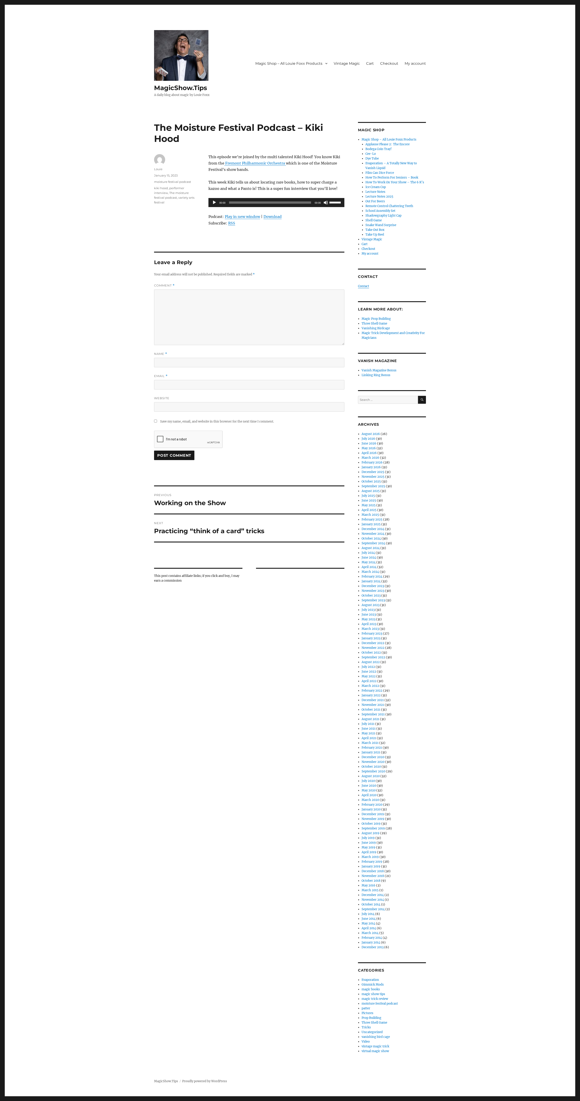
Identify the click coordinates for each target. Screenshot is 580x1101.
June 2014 (369, 919)
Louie (158, 169)
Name (160, 354)
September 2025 (373, 486)
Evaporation (370, 980)
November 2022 (373, 648)
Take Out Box (374, 230)
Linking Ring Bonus (376, 375)
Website (161, 398)
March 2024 (370, 572)
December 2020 (373, 757)
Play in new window (242, 216)
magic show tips (373, 994)
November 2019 (373, 819)
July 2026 (368, 439)
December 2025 (373, 472)
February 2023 (372, 633)
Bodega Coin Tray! (378, 149)
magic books (371, 989)
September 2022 (373, 657)
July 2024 (368, 553)
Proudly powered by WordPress (204, 1081)
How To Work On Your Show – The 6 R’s (394, 182)
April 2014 (369, 928)
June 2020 (369, 786)
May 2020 (369, 790)
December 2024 (373, 529)
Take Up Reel (374, 234)
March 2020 (370, 800)
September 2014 (373, 909)
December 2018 (373, 871)
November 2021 (373, 705)
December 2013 (373, 947)
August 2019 (370, 833)
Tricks (366, 1027)
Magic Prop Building (376, 319)
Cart (370, 63)
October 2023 (371, 595)
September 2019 (373, 828)
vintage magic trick (375, 1046)
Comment (164, 285)
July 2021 (368, 724)
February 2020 (372, 805)
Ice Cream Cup (375, 187)
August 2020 (371, 776)
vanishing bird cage (376, 1037)
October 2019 (371, 824)
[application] (276, 202)
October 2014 (371, 904)
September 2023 (373, 600)
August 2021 (370, 719)
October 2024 (371, 538)
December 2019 (373, 814)
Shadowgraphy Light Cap (383, 215)
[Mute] (326, 202)
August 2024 (371, 548)
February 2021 (372, 748)
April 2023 (369, 624)
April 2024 (369, 567)
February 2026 (372, 462)
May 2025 (369, 505)
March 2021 (370, 743)
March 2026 (370, 458)
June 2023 (369, 614)
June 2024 (369, 557)
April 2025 (369, 510)
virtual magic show (375, 1051)
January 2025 (371, 524)
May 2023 (368, 619)
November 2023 (373, 591)
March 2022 (370, 686)
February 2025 (372, 519)
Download (272, 216)
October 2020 (371, 767)
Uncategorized (372, 1032)
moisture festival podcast (172, 182)
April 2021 (369, 738)
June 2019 (369, 843)
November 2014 (373, 900)
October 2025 (371, 481)
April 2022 (369, 681)
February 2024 (372, 576)
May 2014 (368, 923)
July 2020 (368, 781)
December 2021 (373, 700)
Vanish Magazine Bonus (379, 370)
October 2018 (371, 881)
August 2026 (371, 434)
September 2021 (373, 714)
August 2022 (371, 662)
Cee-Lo (370, 154)
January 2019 (371, 866)
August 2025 (371, 491)
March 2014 (370, 933)
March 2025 (370, 515)
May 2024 (369, 562)
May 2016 (368, 885)
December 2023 (373, 586)
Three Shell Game (374, 323)
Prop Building (371, 1018)
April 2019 (369, 852)
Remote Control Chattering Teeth (389, 206)
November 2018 (373, 876)
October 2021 (371, 710)
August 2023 (370, 605)
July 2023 (368, 610)
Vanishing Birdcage (376, 328)
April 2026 (369, 453)
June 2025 (369, 500)
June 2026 (369, 443)
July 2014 (368, 914)
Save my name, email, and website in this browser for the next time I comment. (217, 421)
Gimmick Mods (373, 984)
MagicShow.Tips (180, 88)
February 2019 (372, 862)
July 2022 (368, 667)
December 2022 (373, 643)
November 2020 (373, 762)
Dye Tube (372, 158)
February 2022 (372, 691)
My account (415, 63)
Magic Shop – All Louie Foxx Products (288, 63)
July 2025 (368, 496)
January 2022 (371, 695)
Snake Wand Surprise (380, 225)
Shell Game (373, 220)
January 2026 (371, 467)
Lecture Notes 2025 (379, 196)
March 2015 (370, 890)
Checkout (389, 63)
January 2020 (371, 809)
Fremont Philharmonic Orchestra (255, 163)
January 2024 (371, 581)
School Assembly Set (380, 211)
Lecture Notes (375, 192)
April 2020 (369, 795)
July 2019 (368, 838)
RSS (231, 223)
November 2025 (373, 477)
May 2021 (368, 733)
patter (366, 1008)
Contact (363, 286)
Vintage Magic (347, 63)
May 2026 (369, 448)
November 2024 (373, 534)
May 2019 (368, 847)
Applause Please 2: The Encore (387, 144)
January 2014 (371, 942)
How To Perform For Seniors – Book (391, 177)
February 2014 (372, 938)
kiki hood (161, 188)
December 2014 (373, 895)
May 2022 (369, 676)
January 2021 (371, 752)
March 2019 (370, 857)
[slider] (335, 202)
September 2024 (373, 543)
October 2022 (371, 652)
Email (161, 376)
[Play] (214, 202)
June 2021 (369, 729)
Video (366, 1042)
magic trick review (375, 999)
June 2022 (369, 671)
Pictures (367, 1013)
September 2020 (373, 771)
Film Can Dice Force (379, 173)
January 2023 (371, 638)
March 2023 (370, 629)
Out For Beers (375, 201)
